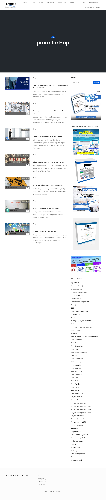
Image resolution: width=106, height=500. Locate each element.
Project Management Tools (81, 413)
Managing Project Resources (81, 321)
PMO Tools (75, 381)
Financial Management (79, 311)
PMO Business (76, 340)
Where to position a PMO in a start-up (47, 208)
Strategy (74, 451)
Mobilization (76, 324)
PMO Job (74, 355)
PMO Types (75, 387)
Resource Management (79, 435)
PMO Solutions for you (91, 3)
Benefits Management (79, 286)
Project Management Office (81, 409)
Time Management (78, 454)
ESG (72, 308)
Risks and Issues (77, 441)
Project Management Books (81, 406)
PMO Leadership (77, 359)
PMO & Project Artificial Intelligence (84, 336)
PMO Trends (75, 384)
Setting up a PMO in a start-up (44, 231)
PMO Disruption (77, 346)
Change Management (79, 292)
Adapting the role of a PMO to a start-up (48, 162)
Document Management (80, 302)
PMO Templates (76, 375)
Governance (75, 314)
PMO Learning (76, 362)
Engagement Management (81, 305)
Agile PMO (75, 283)
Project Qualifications (79, 419)
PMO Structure (76, 371)
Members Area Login (92, 7)
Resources (62, 3)
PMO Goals (75, 349)
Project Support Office (79, 422)
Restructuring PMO (78, 438)
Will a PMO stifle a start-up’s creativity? (48, 185)
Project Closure (77, 397)
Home (25, 3)
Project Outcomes (77, 416)
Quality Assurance (77, 425)
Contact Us (74, 3)
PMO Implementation (79, 352)
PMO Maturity (76, 365)
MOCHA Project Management (81, 327)
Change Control (77, 289)
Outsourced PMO (77, 330)
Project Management (78, 403)
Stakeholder (75, 447)
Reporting (74, 428)
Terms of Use (42, 481)
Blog (41, 3)
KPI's (73, 317)
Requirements (76, 431)
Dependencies (76, 298)
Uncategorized (76, 460)
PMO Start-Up (76, 368)
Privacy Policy (42, 478)
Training (74, 457)
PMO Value (75, 390)
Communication (77, 295)
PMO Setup (50, 3)
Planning (74, 333)
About (33, 3)
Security (74, 444)
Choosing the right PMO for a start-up (47, 136)
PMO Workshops (77, 393)
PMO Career (75, 343)
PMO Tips (74, 378)
